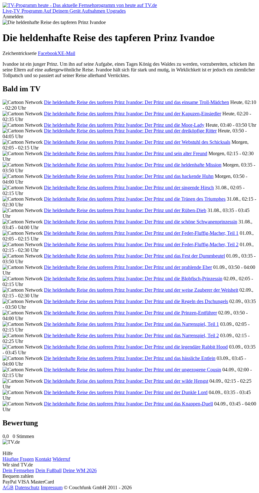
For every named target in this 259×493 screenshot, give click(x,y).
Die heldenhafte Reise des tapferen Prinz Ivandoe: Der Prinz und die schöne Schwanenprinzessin (140, 221)
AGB (8, 487)
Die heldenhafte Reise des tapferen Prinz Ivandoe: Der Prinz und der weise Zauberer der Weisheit (141, 290)
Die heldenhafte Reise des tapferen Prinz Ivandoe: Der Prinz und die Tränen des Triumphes (135, 199)
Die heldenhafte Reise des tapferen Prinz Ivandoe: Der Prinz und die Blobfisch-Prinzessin (133, 278)
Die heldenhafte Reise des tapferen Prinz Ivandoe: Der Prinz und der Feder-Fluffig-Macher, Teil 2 (141, 244)
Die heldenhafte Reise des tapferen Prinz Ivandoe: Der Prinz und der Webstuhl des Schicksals (137, 142)
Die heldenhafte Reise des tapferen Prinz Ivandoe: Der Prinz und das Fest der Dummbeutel (134, 256)
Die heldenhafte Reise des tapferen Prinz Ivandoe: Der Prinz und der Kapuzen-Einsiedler (132, 113)
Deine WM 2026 (80, 470)
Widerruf (61, 459)
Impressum (52, 487)
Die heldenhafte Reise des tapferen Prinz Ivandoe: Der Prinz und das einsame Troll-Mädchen (136, 102)
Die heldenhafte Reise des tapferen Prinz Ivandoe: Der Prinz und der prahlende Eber (128, 267)
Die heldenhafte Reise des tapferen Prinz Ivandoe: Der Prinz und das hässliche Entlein (129, 358)
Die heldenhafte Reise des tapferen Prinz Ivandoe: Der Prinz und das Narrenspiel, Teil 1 (131, 324)
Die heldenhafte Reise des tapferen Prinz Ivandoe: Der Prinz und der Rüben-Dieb (125, 210)
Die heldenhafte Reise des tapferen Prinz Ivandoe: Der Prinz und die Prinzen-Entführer (130, 312)
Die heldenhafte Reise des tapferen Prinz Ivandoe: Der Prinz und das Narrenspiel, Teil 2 (131, 335)
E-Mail (68, 53)
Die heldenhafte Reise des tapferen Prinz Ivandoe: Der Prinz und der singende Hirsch (129, 187)
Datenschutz (27, 487)
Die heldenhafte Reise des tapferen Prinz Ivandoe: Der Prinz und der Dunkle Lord (126, 392)
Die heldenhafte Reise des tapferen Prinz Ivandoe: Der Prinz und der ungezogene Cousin (132, 369)
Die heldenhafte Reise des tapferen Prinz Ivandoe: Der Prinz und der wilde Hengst (126, 381)
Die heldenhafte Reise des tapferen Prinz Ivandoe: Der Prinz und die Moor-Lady (124, 125)
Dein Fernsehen (18, 470)
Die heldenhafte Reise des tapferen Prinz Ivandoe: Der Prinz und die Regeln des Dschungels (136, 301)
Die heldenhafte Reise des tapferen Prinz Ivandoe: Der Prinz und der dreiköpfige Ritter (130, 130)
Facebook (47, 53)
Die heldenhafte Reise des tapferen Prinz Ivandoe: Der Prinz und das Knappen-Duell (128, 403)
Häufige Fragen (18, 459)
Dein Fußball (48, 470)
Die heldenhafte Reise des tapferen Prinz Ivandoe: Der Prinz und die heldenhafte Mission (132, 164)
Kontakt (43, 459)
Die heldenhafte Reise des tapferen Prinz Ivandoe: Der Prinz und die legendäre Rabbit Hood (136, 347)
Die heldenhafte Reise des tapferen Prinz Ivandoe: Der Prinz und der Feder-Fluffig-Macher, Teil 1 (141, 233)
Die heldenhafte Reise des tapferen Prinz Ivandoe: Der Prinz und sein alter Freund (125, 153)
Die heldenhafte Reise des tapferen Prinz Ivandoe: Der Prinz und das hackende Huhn (129, 176)
